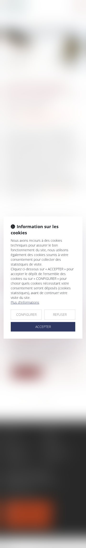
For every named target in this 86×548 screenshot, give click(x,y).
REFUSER (60, 314)
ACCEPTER (43, 326)
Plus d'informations (25, 302)
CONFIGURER (26, 314)
